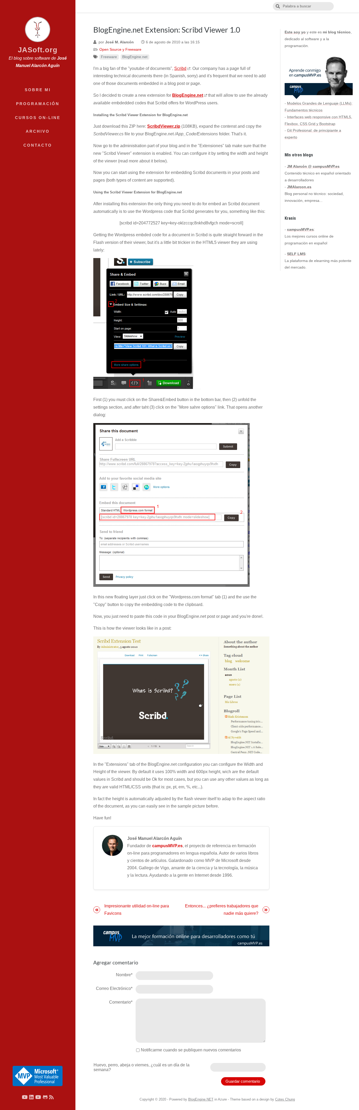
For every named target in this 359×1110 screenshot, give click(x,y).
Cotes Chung (285, 1099)
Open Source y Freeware (120, 50)
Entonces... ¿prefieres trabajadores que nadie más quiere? (221, 910)
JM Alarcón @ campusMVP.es (313, 166)
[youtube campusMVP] (38, 1096)
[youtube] (25, 1096)
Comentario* (120, 1002)
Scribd (180, 68)
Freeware (109, 57)
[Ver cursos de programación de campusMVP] (181, 936)
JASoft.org (38, 50)
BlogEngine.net (134, 57)
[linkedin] (31, 1096)
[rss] (51, 1096)
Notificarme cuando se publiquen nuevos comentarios (191, 1050)
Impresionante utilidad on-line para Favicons (136, 910)
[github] (45, 1096)
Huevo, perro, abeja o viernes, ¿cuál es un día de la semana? (141, 1067)
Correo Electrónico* (114, 988)
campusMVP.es (167, 846)
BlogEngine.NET (200, 1099)
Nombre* (124, 975)
